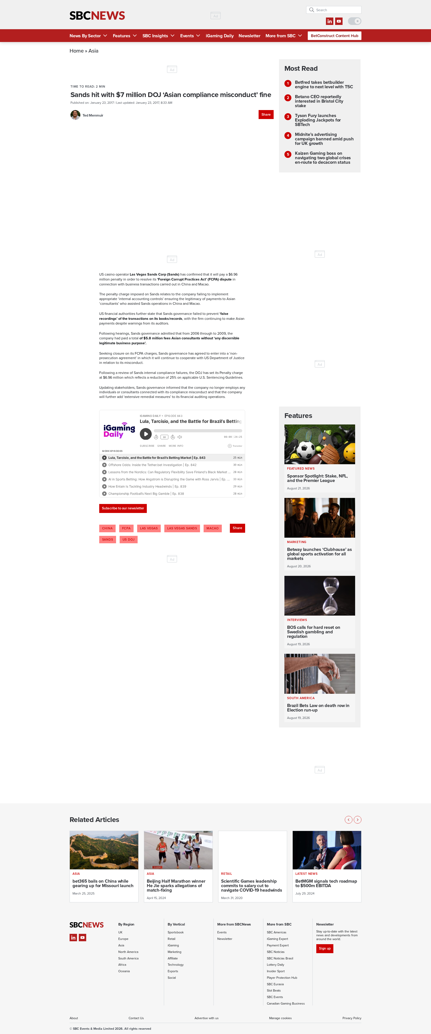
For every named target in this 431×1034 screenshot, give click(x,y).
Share (266, 114)
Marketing (174, 952)
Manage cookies (280, 1018)
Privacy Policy (352, 1018)
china (107, 528)
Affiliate (173, 958)
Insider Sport (276, 971)
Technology (176, 964)
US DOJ (129, 539)
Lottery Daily (275, 964)
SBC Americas (276, 932)
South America (128, 958)
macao (213, 528)
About (74, 1018)
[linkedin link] (329, 21)
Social (172, 977)
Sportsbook (176, 932)
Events (187, 35)
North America (128, 952)
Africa (122, 964)
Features (121, 35)
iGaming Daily (219, 35)
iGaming (173, 945)
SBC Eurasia (275, 984)
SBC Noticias (276, 952)
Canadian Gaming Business (286, 1003)
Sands (107, 539)
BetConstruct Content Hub (334, 35)
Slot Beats (274, 990)
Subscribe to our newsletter (123, 508)
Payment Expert (278, 945)
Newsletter (249, 35)
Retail (171, 939)
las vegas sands (182, 528)
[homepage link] (97, 15)
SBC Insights (155, 35)
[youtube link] (339, 21)
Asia (93, 50)
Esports (173, 971)
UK (120, 932)
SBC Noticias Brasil (280, 958)
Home (77, 50)
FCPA (126, 528)
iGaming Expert (277, 939)
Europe (123, 939)
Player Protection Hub (282, 977)
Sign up (324, 948)
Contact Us (136, 1018)
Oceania (124, 971)
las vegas (149, 528)
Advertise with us (207, 1018)
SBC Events (275, 997)
